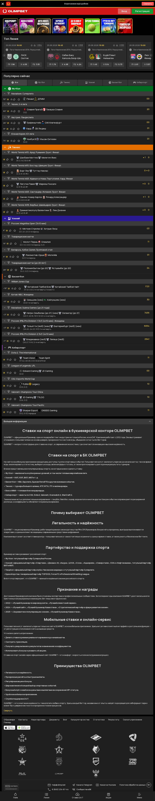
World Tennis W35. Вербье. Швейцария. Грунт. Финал (38, 205)
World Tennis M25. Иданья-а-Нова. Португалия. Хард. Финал (42, 178)
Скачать (148, 3)
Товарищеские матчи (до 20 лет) (28, 262)
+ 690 (121, 45)
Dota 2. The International (23, 352)
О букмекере (9, 719)
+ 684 (39, 45)
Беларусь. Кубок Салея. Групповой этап (32, 249)
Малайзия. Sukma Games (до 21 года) (30, 307)
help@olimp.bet (58, 785)
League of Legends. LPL (23, 365)
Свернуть (8, 710)
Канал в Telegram (84, 785)
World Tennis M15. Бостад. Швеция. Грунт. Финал (36, 165)
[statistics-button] (35, 45)
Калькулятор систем (80, 719)
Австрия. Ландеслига (22, 117)
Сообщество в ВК (83, 789)
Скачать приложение (132, 719)
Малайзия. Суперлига (22, 93)
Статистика (99, 719)
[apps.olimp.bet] (9, 728)
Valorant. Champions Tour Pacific (27, 405)
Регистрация (142, 11)
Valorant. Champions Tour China (27, 392)
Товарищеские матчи (22, 236)
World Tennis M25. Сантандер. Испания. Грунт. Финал (38, 191)
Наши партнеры (38, 719)
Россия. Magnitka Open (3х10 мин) (28, 223)
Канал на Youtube (108, 785)
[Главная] (15, 11)
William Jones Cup (20, 281)
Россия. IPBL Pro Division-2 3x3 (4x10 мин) (32, 334)
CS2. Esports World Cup (23, 378)
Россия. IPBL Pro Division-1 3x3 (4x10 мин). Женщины (37, 320)
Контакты (23, 719)
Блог (65, 719)
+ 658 (80, 45)
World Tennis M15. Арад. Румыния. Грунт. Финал (35, 152)
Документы (54, 719)
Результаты (113, 719)
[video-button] (11, 328)
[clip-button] (14, 99)
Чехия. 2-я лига (19, 104)
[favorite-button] (32, 45)
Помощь (7, 722)
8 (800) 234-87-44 (60, 789)
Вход (124, 11)
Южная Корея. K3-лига (22, 133)
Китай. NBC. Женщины (22, 294)
